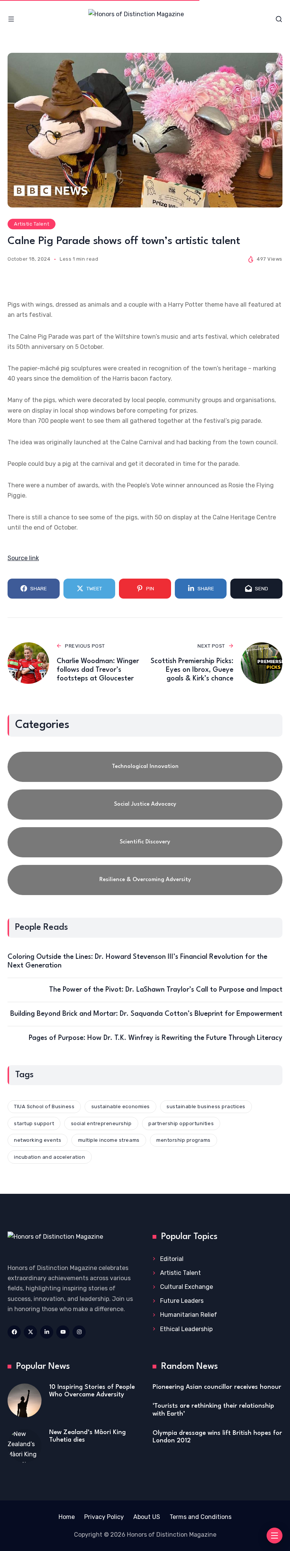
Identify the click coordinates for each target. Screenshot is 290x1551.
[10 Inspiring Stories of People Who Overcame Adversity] (25, 1400)
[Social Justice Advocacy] (145, 804)
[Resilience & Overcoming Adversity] (145, 880)
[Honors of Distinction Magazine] (145, 19)
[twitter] (30, 1332)
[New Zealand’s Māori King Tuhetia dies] (25, 1446)
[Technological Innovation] (145, 767)
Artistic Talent (31, 224)
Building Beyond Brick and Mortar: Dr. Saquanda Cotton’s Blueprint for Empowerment (146, 1013)
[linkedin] (46, 1332)
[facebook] (14, 1332)
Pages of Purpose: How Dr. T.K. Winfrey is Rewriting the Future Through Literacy (155, 1038)
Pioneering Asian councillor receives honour (217, 1387)
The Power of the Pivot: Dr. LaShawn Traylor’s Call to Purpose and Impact (165, 989)
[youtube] (62, 1332)
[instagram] (79, 1332)
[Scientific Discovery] (145, 842)
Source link (23, 558)
